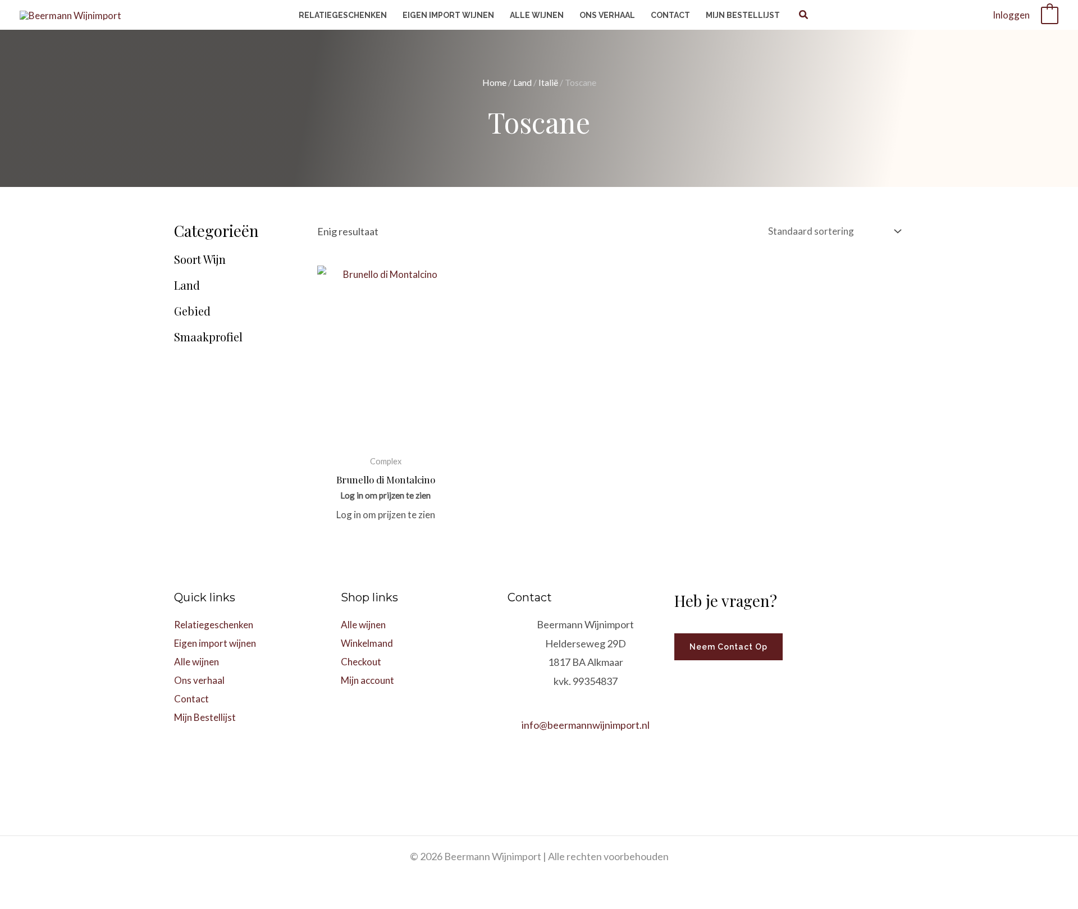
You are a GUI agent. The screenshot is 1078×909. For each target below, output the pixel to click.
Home (494, 82)
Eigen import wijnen (215, 643)
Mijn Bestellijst (205, 717)
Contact (191, 699)
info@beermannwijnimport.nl (586, 725)
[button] (804, 16)
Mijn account (367, 680)
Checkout (361, 662)
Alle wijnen (196, 662)
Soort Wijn (200, 259)
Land (522, 82)
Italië (548, 82)
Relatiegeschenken (213, 625)
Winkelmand (367, 643)
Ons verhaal (199, 680)
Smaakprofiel (208, 337)
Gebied (192, 311)
